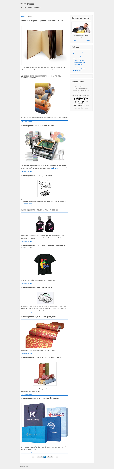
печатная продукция (79, 95)
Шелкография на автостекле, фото (36, 287)
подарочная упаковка (81, 97)
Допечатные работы (78, 53)
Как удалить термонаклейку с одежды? (81, 36)
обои (24, 121)
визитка (83, 90)
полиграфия (81, 99)
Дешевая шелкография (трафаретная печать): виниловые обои (41, 77)
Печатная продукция (78, 60)
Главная (23, 16)
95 (51, 456)
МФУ (81, 86)
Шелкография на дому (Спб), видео (37, 175)
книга (24, 71)
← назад (74, 40)
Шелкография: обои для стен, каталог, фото (41, 357)
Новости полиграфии (78, 56)
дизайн (87, 90)
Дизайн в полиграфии (78, 52)
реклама (86, 101)
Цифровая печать (77, 70)
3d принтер (77, 86)
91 (38, 456)
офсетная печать (85, 93)
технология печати (81, 103)
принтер (79, 101)
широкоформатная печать (81, 108)
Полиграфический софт (79, 62)
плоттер (89, 95)
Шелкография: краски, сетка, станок (37, 126)
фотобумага (87, 105)
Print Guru (27, 4)
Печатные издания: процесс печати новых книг (42, 20)
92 (41, 456)
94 (48, 456)
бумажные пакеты (76, 90)
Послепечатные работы (79, 68)
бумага (86, 88)
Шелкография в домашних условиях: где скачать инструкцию (43, 246)
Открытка (85, 86)
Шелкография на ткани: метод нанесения (39, 210)
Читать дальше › (55, 168)
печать (27, 71)
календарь (77, 92)
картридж (82, 92)
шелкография (29, 121)
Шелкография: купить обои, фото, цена (38, 317)
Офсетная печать (77, 58)
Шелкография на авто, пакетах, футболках (40, 398)
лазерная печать (77, 93)
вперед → (88, 40)
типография (32, 71)
